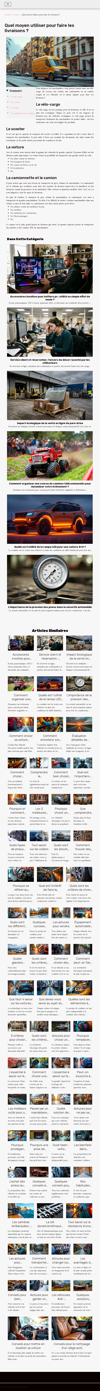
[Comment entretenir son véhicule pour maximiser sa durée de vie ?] (50, 724)
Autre (16, 15)
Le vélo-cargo (16, 97)
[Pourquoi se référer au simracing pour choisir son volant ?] (21, 874)
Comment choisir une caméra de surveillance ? (39, 1078)
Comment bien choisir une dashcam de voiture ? (61, 778)
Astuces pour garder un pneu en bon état (39, 1301)
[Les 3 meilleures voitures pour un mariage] (39, 799)
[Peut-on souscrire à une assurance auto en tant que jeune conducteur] (82, 1063)
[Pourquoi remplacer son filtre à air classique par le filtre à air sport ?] (82, 1026)
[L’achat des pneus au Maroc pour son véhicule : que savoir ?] (17, 1172)
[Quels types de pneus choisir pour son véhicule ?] (17, 836)
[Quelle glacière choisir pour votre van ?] (17, 949)
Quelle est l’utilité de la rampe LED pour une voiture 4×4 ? (50, 546)
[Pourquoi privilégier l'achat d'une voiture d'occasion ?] (17, 1135)
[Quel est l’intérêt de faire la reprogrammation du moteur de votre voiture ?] (50, 874)
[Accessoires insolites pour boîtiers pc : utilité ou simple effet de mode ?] (50, 268)
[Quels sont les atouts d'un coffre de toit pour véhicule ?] (61, 836)
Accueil (8, 15)
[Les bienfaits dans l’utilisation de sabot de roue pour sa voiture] (82, 1135)
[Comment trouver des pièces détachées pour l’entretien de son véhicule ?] (82, 836)
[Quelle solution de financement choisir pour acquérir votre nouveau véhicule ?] (61, 1099)
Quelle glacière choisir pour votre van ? (17, 964)
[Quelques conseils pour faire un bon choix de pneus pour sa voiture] (61, 1172)
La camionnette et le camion (23, 113)
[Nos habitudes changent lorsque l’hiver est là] (82, 1172)
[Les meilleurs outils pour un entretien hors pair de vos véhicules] (17, 1099)
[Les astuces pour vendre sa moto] (61, 913)
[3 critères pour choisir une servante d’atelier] (17, 1026)
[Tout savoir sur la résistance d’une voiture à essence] (79, 1210)
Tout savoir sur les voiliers (39, 847)
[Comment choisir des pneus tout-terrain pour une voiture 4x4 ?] (61, 949)
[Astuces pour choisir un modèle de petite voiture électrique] (61, 1026)
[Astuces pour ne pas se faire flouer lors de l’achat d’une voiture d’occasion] (82, 1099)
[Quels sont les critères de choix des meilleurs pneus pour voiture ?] (79, 874)
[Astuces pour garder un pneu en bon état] (39, 1285)
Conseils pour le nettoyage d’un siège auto (72, 1346)
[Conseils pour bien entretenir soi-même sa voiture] (17, 1285)
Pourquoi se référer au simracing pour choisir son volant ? (21, 891)
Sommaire (16, 90)
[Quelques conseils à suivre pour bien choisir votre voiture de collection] (39, 1172)
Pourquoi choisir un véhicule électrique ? (61, 814)
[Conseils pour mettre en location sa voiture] (28, 1328)
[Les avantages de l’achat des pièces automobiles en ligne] (82, 1249)
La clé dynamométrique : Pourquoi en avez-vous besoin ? (50, 1228)
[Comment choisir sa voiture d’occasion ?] (21, 724)
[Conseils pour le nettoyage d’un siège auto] (72, 1328)
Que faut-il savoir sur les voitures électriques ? (21, 1003)
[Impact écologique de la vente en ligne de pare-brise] (50, 395)
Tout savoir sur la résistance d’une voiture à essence (79, 1226)
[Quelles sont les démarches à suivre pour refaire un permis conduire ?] (79, 988)
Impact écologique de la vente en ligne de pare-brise (50, 423)
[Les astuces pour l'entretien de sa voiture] (17, 1249)
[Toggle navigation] (8, 4)
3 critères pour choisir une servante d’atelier (17, 1041)
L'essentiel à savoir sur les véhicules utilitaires (61, 1078)
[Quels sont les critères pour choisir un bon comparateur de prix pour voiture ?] (39, 949)
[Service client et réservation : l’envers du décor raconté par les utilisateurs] (50, 332)
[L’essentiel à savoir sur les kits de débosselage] (17, 1063)
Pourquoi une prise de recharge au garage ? (39, 1151)
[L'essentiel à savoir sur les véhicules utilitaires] (61, 1063)
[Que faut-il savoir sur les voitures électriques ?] (21, 988)
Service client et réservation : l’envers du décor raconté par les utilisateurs (50, 361)
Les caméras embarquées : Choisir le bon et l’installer (21, 1228)
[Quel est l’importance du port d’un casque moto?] (82, 763)
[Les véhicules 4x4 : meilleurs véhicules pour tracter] (61, 1285)
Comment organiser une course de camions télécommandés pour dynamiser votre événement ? (50, 485)
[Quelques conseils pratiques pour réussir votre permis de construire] (39, 913)
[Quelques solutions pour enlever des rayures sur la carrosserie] (82, 1285)
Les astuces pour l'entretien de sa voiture (17, 1264)
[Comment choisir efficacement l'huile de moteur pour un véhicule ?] (17, 763)
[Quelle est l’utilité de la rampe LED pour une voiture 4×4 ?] (50, 519)
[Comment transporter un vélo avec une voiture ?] (39, 1249)
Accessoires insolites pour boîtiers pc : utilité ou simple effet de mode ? (50, 298)
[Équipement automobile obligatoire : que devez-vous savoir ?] (82, 913)
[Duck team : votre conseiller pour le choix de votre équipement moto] (61, 1135)
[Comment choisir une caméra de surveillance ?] (39, 1063)
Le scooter (15, 102)
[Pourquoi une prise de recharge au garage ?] (39, 1135)
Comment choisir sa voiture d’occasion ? (21, 740)
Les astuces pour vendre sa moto (61, 926)
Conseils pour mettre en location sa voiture (28, 1346)
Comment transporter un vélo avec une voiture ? (39, 1264)
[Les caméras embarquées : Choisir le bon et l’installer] (21, 1210)
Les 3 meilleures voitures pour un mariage (39, 814)
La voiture (15, 108)
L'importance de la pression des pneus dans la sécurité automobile (50, 607)
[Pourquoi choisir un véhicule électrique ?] (61, 799)
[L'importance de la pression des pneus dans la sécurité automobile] (50, 579)
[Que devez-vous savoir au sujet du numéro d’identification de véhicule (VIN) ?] (50, 988)
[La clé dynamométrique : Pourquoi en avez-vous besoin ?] (50, 1210)
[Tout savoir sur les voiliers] (39, 836)
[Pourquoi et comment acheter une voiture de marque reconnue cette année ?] (17, 799)
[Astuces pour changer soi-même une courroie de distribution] (61, 1249)
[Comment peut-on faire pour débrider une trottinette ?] (82, 949)
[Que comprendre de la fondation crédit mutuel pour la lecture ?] (82, 799)
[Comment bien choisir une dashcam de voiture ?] (61, 763)
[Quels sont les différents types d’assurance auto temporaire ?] (17, 913)
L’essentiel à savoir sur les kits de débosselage (17, 1078)
